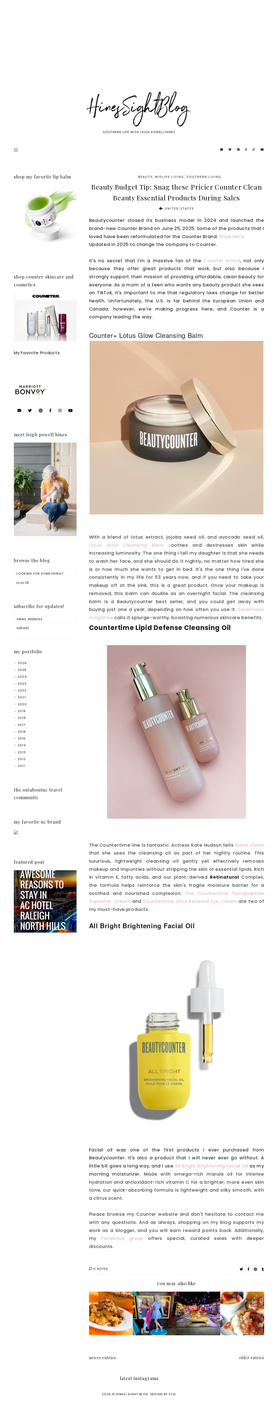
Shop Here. (232, 236)
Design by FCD (163, 1394)
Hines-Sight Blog (132, 1394)
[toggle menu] (16, 149)
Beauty (145, 177)
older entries (251, 1357)
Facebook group (122, 1238)
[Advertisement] (139, 51)
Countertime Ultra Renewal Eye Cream (190, 901)
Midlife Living (169, 177)
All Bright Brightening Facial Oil (211, 1166)
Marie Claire (249, 845)
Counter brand (222, 261)
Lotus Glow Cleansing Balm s (130, 545)
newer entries (102, 1357)
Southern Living (204, 177)
